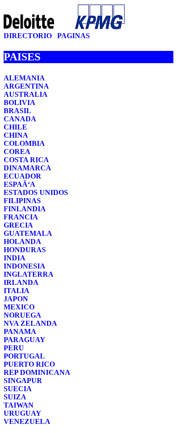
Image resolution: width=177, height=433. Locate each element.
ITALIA (17, 290)
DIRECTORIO (29, 36)
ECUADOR (22, 176)
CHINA (16, 135)
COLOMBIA (24, 143)
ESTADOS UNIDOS (36, 192)
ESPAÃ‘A (19, 184)
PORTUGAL (24, 356)
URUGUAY (22, 413)
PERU (14, 348)
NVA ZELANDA (30, 323)
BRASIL (17, 110)
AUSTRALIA (26, 94)
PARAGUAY (24, 339)
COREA (17, 151)
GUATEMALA (28, 233)
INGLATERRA (29, 274)
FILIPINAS (22, 200)
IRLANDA (21, 282)
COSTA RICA (26, 160)
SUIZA (15, 397)
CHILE (15, 127)
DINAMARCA (27, 168)
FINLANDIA (25, 209)
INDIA (14, 258)
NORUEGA (22, 315)
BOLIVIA (19, 102)
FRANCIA (21, 217)
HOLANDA (22, 241)
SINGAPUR (23, 380)
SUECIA (18, 389)
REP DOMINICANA (37, 372)
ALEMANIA (24, 78)
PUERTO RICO (29, 364)
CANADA (20, 119)
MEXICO (19, 307)
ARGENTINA (26, 86)
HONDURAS (25, 250)
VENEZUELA (27, 421)
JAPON (16, 299)
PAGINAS (73, 36)
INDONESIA (24, 266)
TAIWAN (19, 405)
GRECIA (18, 225)
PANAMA (20, 331)
